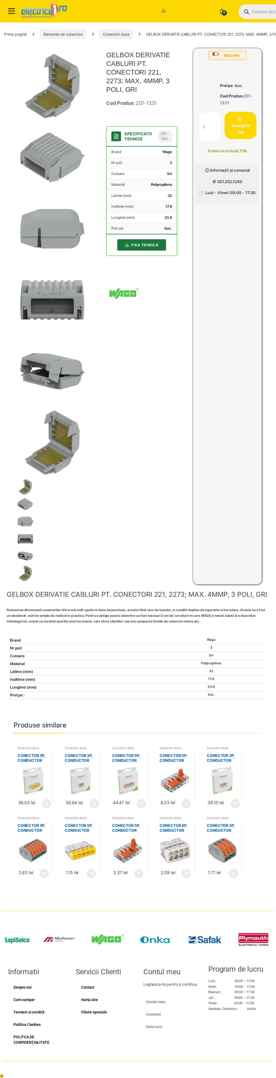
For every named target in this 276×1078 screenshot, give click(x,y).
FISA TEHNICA (144, 245)
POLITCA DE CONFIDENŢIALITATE (31, 1040)
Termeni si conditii (28, 1012)
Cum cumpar (24, 1000)
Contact (87, 987)
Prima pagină (15, 34)
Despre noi (22, 987)
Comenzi (153, 1014)
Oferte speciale (94, 1012)
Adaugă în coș (240, 128)
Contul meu (155, 1002)
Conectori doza (116, 34)
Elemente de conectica (63, 34)
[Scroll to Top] (1, 1076)
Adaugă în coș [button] (44, 803)
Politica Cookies (27, 1024)
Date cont (154, 1027)
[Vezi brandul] (124, 293)
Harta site (89, 1000)
